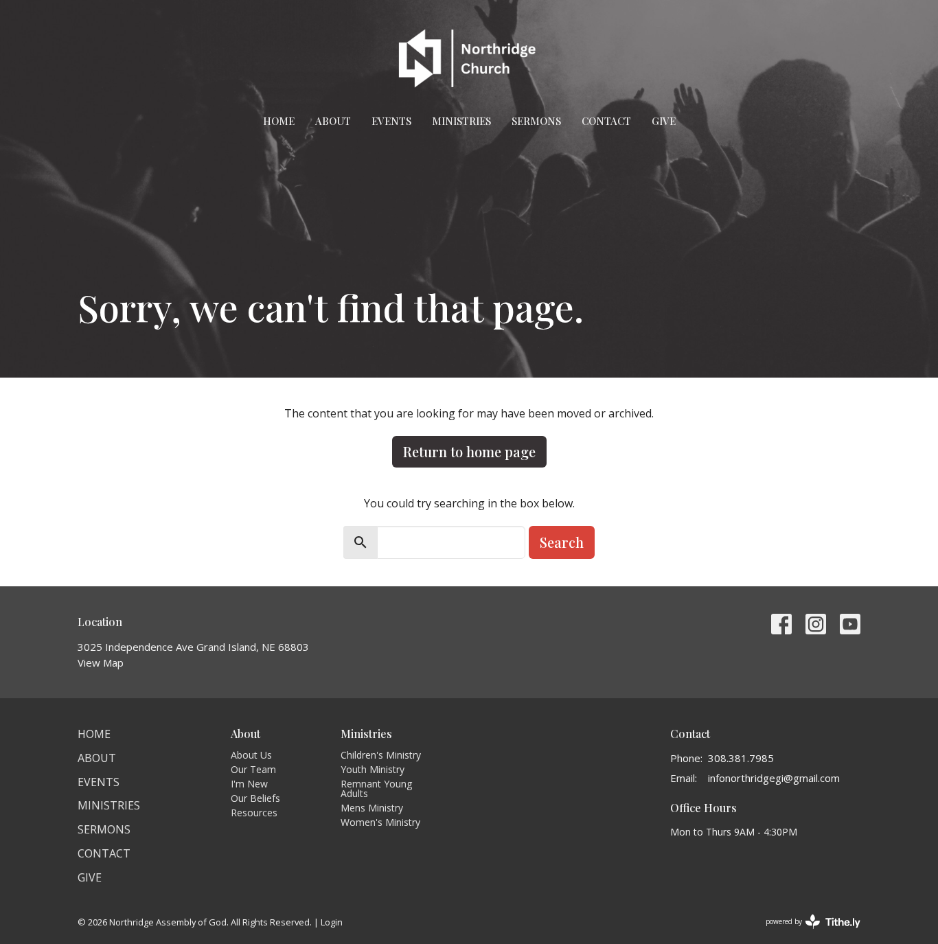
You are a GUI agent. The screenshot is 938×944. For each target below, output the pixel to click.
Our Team (253, 769)
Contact (606, 121)
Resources (254, 812)
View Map (101, 662)
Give (664, 121)
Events (391, 121)
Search (562, 542)
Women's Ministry (380, 822)
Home (279, 121)
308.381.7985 (741, 758)
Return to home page (469, 451)
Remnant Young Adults (376, 788)
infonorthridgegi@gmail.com (774, 778)
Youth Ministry (372, 769)
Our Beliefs (255, 798)
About (333, 121)
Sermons (536, 121)
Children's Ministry (381, 754)
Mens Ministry (372, 807)
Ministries (461, 121)
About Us (251, 754)
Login (332, 922)
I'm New (249, 783)
